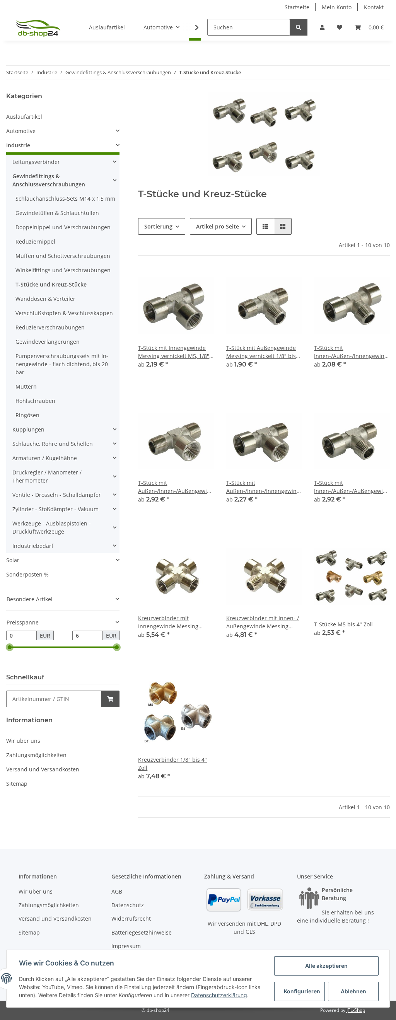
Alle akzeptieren (326, 965)
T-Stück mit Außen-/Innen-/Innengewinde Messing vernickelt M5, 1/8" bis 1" (264, 487)
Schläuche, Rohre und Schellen (52, 443)
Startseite (297, 7)
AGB (116, 891)
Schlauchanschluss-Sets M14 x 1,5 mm (65, 198)
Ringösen (27, 415)
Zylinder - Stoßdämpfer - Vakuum (55, 509)
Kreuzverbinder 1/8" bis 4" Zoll (172, 763)
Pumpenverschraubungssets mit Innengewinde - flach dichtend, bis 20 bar (61, 364)
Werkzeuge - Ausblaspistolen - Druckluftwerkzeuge (51, 527)
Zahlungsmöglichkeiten (36, 755)
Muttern (26, 386)
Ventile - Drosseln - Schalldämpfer (56, 494)
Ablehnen (353, 991)
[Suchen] (298, 27)
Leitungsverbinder (36, 161)
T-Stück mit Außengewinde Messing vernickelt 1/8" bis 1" (261, 352)
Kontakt (374, 7)
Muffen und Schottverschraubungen (62, 255)
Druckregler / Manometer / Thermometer (47, 476)
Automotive (21, 131)
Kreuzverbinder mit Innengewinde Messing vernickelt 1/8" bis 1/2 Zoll (171, 622)
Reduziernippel (35, 241)
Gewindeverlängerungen (47, 341)
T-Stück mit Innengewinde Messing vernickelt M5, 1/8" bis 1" (173, 352)
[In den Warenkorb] (110, 699)
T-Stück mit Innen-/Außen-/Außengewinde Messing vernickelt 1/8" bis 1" (352, 487)
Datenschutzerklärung (219, 995)
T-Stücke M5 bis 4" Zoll (343, 624)
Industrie (18, 145)
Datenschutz (127, 905)
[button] (322, 27)
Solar (12, 560)
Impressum (126, 946)
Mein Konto (337, 7)
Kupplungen (28, 429)
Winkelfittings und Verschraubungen (63, 270)
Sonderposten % (27, 574)
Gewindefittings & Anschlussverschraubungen (48, 180)
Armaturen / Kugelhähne (44, 458)
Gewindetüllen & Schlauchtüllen (57, 213)
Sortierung (158, 226)
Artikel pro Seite (217, 226)
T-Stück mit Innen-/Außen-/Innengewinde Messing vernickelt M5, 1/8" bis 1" (352, 352)
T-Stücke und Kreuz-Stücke (51, 284)
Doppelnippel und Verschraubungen (63, 227)
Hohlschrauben (35, 400)
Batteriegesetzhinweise (141, 932)
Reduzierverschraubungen (50, 327)
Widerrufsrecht (131, 918)
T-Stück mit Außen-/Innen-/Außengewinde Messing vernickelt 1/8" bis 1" (176, 487)
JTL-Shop (355, 1010)
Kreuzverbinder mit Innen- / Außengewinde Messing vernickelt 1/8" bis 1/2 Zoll (262, 622)
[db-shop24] (38, 27)
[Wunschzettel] (339, 27)
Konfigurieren (302, 991)
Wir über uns (23, 740)
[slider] (9, 648)
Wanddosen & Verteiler (45, 298)
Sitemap (16, 783)
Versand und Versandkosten (42, 769)
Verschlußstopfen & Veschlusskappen (64, 313)
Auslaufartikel (24, 116)
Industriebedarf (32, 545)
